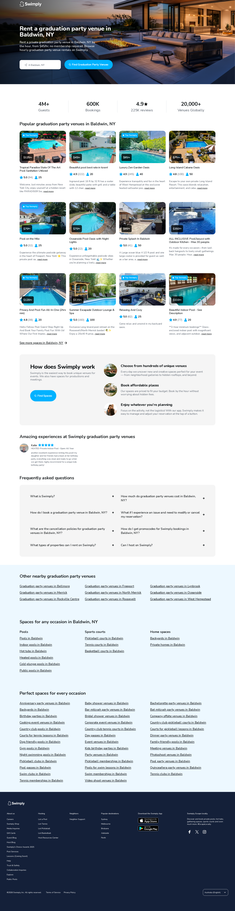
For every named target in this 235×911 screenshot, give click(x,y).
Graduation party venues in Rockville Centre (49, 599)
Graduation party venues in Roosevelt (110, 599)
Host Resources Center (48, 837)
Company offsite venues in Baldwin (173, 716)
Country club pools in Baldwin (40, 729)
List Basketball (44, 833)
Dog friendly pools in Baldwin (40, 742)
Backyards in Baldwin (165, 638)
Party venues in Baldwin (101, 755)
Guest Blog (11, 837)
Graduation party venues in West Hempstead (180, 599)
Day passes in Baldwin (100, 735)
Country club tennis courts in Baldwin (110, 729)
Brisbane (105, 828)
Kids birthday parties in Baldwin (106, 748)
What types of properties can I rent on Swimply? (63, 545)
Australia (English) (212, 892)
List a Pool (42, 819)
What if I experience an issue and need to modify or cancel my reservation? (160, 515)
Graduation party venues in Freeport (109, 586)
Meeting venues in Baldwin (168, 748)
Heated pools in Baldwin (36, 658)
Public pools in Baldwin (36, 670)
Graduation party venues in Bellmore (45, 586)
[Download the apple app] (148, 820)
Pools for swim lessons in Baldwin (108, 768)
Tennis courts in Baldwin (101, 645)
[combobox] (40, 64)
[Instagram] (204, 832)
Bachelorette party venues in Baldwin (176, 703)
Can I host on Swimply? (137, 545)
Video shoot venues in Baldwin (106, 780)
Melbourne (105, 824)
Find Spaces (44, 396)
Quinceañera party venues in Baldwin (175, 768)
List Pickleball (44, 828)
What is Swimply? (42, 496)
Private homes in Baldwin (167, 645)
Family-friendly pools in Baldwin (172, 742)
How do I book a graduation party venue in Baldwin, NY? (68, 513)
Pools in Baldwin (31, 638)
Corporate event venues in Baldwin (108, 722)
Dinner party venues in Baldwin (171, 735)
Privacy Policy (69, 892)
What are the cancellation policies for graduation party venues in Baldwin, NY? (67, 531)
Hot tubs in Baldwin (33, 651)
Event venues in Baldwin (101, 742)
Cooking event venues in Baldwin (42, 722)
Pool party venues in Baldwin (170, 761)
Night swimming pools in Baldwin (43, 755)
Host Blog (11, 842)
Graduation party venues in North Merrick (113, 593)
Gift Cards (11, 833)
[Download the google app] (148, 828)
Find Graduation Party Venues (90, 64)
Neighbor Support (77, 819)
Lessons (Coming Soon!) (17, 856)
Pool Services (12, 851)
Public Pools (12, 879)
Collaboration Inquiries (16, 870)
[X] (197, 832)
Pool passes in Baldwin (35, 768)
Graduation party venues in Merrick (43, 593)
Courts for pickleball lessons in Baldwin (177, 729)
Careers (10, 819)
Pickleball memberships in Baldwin (109, 761)
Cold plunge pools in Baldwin (40, 664)
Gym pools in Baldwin (35, 748)
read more (48, 191)
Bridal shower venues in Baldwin (107, 716)
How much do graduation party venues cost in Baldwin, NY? (158, 498)
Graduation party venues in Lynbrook (175, 586)
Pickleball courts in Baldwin (104, 638)
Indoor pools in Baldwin (36, 645)
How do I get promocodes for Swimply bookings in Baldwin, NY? (155, 531)
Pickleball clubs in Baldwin (38, 761)
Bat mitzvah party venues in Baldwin (175, 710)
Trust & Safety (13, 865)
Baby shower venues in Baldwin (107, 703)
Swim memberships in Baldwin (106, 774)
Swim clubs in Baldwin (35, 774)
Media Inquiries (13, 828)
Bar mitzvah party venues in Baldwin (110, 710)
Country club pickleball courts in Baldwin (178, 722)
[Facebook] (189, 832)
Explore (10, 874)
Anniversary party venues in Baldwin (45, 703)
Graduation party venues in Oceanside (176, 593)
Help (9, 861)
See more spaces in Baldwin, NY (41, 343)
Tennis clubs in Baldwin (166, 774)
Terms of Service (53, 892)
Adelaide (105, 833)
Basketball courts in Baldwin (104, 651)
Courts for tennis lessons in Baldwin (44, 735)
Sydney (104, 819)
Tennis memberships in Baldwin (41, 780)
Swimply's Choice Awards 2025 (20, 847)
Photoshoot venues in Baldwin (171, 755)
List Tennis (42, 824)
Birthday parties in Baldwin (38, 716)
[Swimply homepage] (117, 4)
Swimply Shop (13, 824)
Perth (103, 837)
